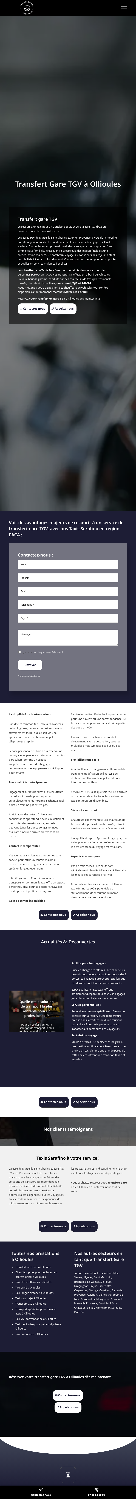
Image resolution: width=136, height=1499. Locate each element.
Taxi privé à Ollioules (28, 1287)
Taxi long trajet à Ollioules (31, 1298)
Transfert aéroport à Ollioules (33, 1267)
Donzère (79, 1312)
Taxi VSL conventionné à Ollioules (35, 1319)
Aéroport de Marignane (95, 1299)
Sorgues (116, 1307)
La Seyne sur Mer (107, 1273)
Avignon (92, 1294)
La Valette (93, 1281)
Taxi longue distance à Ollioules (34, 1293)
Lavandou (90, 1273)
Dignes (102, 1294)
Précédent (17, 1011)
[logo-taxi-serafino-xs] (68, 8)
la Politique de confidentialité (48, 652)
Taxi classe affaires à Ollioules (33, 1282)
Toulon (78, 1273)
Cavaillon (104, 1290)
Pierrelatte (105, 1286)
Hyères (88, 1277)
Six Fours (106, 1281)
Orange (93, 1290)
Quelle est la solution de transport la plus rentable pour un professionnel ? (36, 1008)
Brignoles (80, 1281)
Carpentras (80, 1290)
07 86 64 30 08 (96, 1495)
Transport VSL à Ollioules (30, 1303)
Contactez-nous (41, 1495)
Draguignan (81, 1286)
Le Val (90, 1307)
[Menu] (122, 8)
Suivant (56, 1011)
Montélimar (103, 1307)
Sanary (78, 1277)
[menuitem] (122, 8)
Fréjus (93, 1286)
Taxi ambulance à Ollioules (31, 1334)
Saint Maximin (102, 1277)
